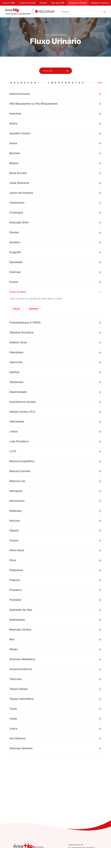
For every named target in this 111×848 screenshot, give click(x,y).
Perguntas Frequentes (100, 3)
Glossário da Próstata (78, 3)
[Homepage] (29, 11)
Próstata (43, 3)
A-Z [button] (100, 83)
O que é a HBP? (8, 3)
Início (47, 35)
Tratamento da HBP (27, 3)
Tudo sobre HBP (57, 3)
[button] (104, 11)
